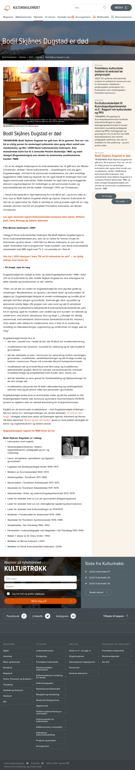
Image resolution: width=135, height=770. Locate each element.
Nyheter (38, 17)
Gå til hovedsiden (9, 57)
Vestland (7, 695)
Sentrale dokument (78, 673)
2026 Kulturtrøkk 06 (99, 577)
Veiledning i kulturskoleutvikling (45, 733)
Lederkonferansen (45, 650)
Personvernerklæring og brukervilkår (23, 766)
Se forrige (107, 196)
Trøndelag (8, 684)
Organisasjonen (76, 656)
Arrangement (42, 746)
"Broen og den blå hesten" (37, 420)
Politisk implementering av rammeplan (48, 712)
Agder (6, 650)
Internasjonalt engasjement (82, 661)
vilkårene (39, 593)
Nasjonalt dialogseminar (47, 700)
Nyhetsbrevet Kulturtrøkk (48, 688)
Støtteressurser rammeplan (49, 727)
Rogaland (7, 673)
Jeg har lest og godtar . (28, 593)
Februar (39, 57)
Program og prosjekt (46, 740)
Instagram (62, 616)
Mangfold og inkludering (47, 694)
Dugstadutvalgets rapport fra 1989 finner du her (29, 430)
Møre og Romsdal (11, 661)
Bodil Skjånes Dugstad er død (57, 57)
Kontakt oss (64, 17)
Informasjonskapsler (14, 763)
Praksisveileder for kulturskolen (45, 720)
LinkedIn (37, 616)
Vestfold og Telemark (13, 690)
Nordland (7, 667)
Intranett (35, 763)
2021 (31, 57)
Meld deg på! (39, 601)
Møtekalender (24, 17)
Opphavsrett (42, 705)
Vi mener (50, 17)
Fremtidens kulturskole (47, 661)
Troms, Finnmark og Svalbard (17, 678)
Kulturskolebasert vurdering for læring (49, 676)
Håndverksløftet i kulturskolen (44, 668)
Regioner (8, 17)
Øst (4, 701)
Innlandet (7, 656)
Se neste (120, 201)
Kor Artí (105, 661)
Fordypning (41, 656)
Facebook (13, 616)
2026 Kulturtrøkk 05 (99, 583)
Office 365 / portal (55, 763)
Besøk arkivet (96, 592)
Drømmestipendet (110, 656)
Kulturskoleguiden (44, 683)
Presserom (74, 667)
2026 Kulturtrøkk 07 (99, 571)
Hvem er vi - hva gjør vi (80, 650)
